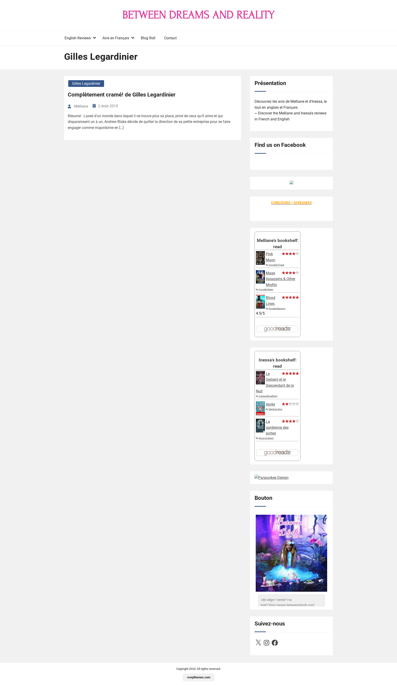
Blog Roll (148, 38)
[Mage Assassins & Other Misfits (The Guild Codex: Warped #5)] (260, 282)
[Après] (260, 415)
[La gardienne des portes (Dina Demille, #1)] (260, 431)
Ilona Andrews (266, 438)
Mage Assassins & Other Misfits (280, 279)
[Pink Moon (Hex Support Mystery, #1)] (260, 263)
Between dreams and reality (198, 15)
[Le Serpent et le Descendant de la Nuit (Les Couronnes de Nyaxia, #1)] (260, 383)
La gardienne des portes (277, 427)
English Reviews (78, 38)
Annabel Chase (276, 265)
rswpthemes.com (198, 677)
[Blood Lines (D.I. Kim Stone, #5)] (260, 307)
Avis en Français (115, 38)
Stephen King (275, 409)
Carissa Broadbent (268, 396)
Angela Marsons (277, 308)
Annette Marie (266, 289)
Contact (170, 38)
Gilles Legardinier (86, 83)
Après (270, 404)
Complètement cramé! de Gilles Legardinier (122, 94)
